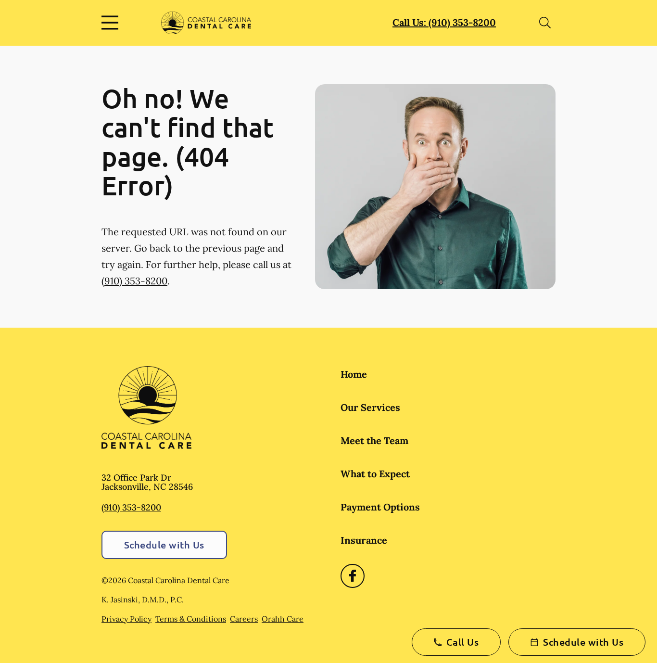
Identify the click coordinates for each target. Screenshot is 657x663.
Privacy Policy (126, 619)
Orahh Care (282, 619)
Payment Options (380, 507)
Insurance (364, 540)
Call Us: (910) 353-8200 (444, 22)
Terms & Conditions (190, 619)
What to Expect (375, 474)
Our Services (370, 407)
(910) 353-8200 (134, 281)
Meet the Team (374, 440)
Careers (244, 619)
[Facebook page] (353, 576)
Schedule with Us (164, 544)
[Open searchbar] (545, 22)
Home (354, 374)
